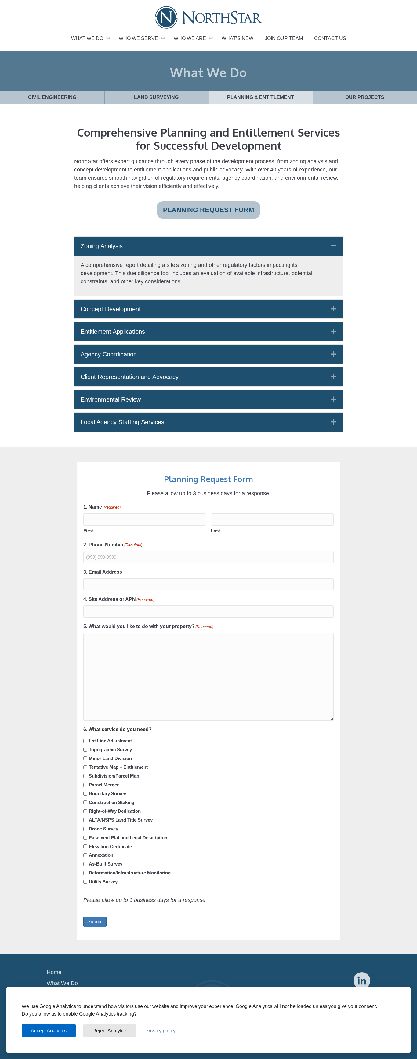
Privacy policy (160, 1030)
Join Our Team (284, 38)
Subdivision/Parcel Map (114, 775)
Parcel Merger (104, 784)
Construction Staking (111, 802)
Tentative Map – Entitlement (118, 767)
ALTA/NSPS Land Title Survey (121, 819)
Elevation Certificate (110, 846)
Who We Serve (138, 38)
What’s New (237, 38)
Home (54, 972)
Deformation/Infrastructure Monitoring (130, 872)
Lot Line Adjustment (110, 740)
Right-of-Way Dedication (115, 811)
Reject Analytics (109, 1030)
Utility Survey (103, 881)
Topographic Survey (110, 749)
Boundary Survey (107, 793)
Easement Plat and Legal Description (128, 837)
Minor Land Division (110, 758)
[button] (108, 38)
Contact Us (330, 38)
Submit (95, 921)
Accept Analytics (49, 1030)
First (88, 530)
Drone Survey (103, 828)
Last (215, 530)
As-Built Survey (105, 863)
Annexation (101, 855)
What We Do (87, 38)
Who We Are (190, 38)
